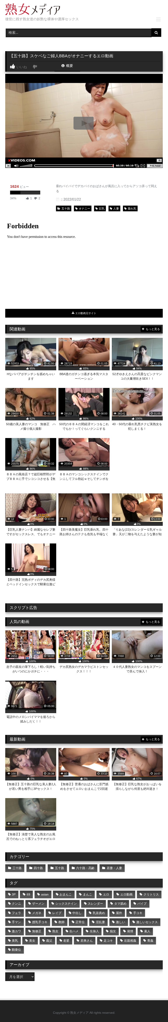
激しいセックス (147, 922)
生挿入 (94, 931)
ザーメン (38, 903)
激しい (120, 922)
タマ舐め (120, 903)
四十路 (38, 868)
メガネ (36, 913)
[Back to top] (154, 1009)
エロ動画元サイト (85, 313)
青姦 (150, 940)
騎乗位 (16, 949)
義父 (49, 940)
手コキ (137, 913)
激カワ (16, 931)
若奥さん (86, 940)
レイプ (56, 913)
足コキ (108, 940)
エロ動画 (126, 894)
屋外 (119, 913)
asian (45, 894)
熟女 (55, 931)
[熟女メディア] (84, 10)
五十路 (65, 208)
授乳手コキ (39, 922)
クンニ (16, 903)
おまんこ (66, 894)
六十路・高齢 (85, 868)
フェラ (16, 913)
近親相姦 (130, 940)
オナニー (84, 208)
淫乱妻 (100, 922)
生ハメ (74, 931)
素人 (147, 931)
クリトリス (151, 894)
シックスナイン (66, 903)
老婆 (66, 940)
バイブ (142, 903)
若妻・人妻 (114, 868)
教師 (61, 922)
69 (28, 894)
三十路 (17, 868)
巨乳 (102, 208)
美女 (32, 940)
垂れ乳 (132, 208)
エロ (106, 894)
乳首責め (99, 913)
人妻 (116, 208)
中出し (77, 913)
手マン (16, 922)
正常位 (80, 922)
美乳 (15, 940)
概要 (69, 66)
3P (14, 894)
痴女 (113, 931)
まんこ (87, 894)
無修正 (36, 931)
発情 (130, 931)
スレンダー (95, 903)
